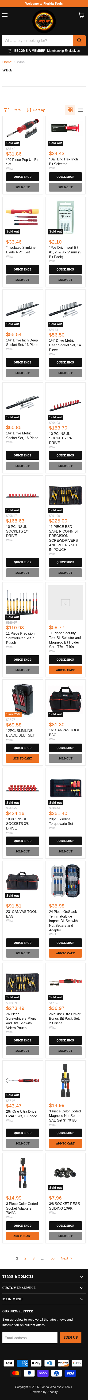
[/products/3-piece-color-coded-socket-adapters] (22, 1173)
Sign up (71, 1337)
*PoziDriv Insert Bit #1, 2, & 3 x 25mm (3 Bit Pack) (65, 252)
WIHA (52, 934)
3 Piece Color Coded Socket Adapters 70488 (22, 1208)
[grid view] (70, 110)
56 (52, 1258)
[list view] (80, 110)
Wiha (9, 168)
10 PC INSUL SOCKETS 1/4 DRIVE (60, 438)
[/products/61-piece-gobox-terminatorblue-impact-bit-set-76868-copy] (65, 881)
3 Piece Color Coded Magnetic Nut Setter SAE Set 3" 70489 (65, 1115)
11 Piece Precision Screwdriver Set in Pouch (20, 637)
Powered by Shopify (44, 1392)
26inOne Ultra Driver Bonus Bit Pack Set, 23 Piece (64, 1018)
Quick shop (22, 177)
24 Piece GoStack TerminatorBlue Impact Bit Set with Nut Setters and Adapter (63, 921)
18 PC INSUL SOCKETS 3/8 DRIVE (17, 823)
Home (7, 62)
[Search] (79, 40)
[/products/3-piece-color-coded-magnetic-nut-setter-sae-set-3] (65, 1080)
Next (65, 1258)
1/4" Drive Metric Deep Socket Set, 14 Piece (65, 345)
